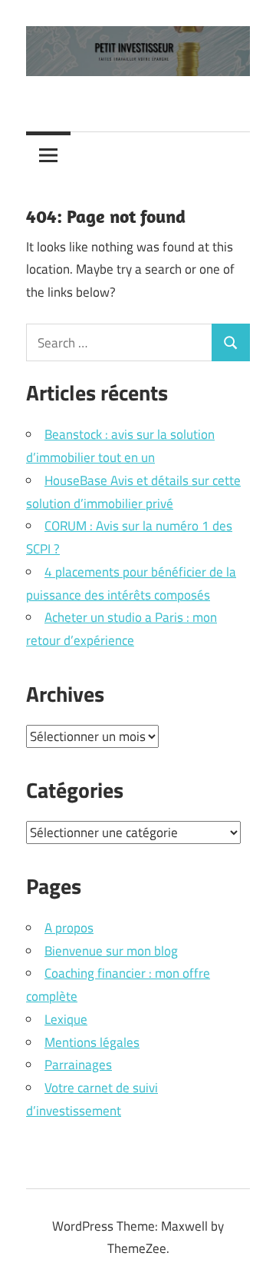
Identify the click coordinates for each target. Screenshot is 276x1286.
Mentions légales (92, 1042)
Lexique (65, 1019)
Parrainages (78, 1065)
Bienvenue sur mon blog (111, 951)
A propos (69, 928)
